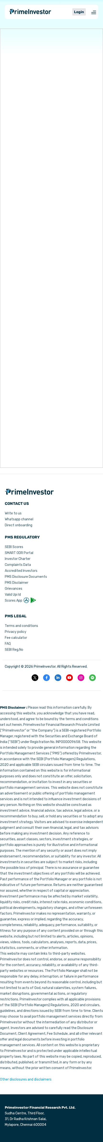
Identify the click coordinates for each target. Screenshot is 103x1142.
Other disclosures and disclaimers (26, 1079)
